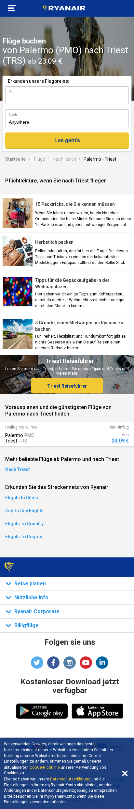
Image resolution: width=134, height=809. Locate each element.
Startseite (15, 159)
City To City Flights (24, 510)
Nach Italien (64, 159)
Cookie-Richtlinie (45, 767)
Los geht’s (67, 140)
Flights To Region (23, 536)
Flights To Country (24, 523)
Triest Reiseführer (67, 386)
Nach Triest (17, 469)
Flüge (39, 159)
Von (11, 91)
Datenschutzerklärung (70, 779)
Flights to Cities (21, 497)
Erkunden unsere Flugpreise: (38, 81)
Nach (13, 115)
